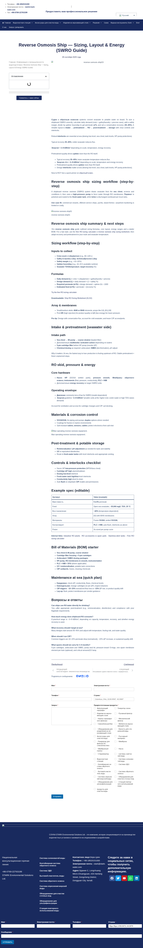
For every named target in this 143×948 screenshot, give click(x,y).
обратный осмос (86, 173)
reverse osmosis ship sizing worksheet (113, 232)
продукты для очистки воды (102, 790)
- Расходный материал (122, 737)
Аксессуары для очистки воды (47, 23)
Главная (7, 23)
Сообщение (7, 932)
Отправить (57, 796)
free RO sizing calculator (86, 232)
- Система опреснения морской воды (104, 778)
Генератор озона (124, 708)
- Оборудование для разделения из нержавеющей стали (105, 731)
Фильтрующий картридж (102, 709)
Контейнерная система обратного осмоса (50, 864)
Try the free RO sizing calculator (64, 292)
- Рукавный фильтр (125, 713)
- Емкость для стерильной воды (125, 730)
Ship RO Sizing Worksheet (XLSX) (78, 298)
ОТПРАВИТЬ (7, 942)
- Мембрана (122, 741)
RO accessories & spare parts (94, 536)
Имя (53, 685)
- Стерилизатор (103, 754)
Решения (96, 23)
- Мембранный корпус (102, 750)
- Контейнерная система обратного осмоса (104, 766)
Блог (138, 23)
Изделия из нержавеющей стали (75, 23)
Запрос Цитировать (16, 27)
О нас (4, 27)
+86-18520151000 (22, 4)
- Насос (120, 749)
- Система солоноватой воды (126, 760)
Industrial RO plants (72, 536)
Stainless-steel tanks (116, 536)
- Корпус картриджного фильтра (104, 720)
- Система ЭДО (123, 764)
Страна (97, 695)
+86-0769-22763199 (19, 12)
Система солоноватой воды (52, 858)
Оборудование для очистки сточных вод (52, 895)
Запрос (54, 705)
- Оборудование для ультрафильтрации (105, 783)
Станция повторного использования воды (49, 909)
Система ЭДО (46, 871)
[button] (46, 76)
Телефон (55, 695)
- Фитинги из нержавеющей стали (125, 725)
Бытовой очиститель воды (52, 876)
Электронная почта (102, 685)
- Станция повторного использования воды (125, 784)
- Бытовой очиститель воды (104, 772)
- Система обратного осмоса (126, 772)
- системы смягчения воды (125, 755)
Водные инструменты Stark (121, 23)
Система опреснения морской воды (53, 887)
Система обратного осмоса (52, 881)
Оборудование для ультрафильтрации (48, 902)
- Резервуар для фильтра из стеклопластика (103, 743)
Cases (106, 23)
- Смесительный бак (105, 724)
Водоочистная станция (21, 23)
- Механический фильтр (124, 720)
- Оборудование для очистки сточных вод (126, 778)
